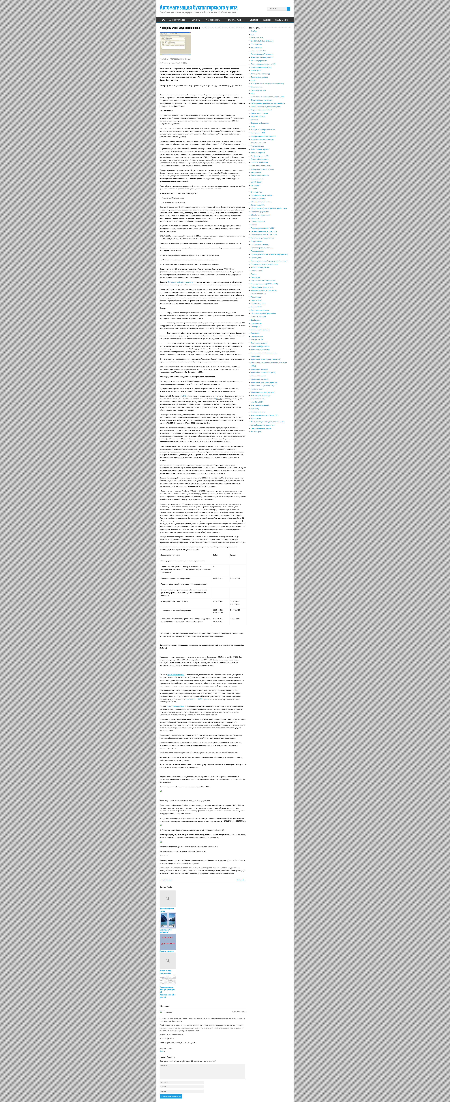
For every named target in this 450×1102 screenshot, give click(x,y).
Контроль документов (167, 951)
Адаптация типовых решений (262, 57)
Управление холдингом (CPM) (262, 386)
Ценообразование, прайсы (261, 428)
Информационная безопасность (263, 136)
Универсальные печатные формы (264, 353)
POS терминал (256, 44)
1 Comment (187, 59)
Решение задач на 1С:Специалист (264, 290)
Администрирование (177, 20)
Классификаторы (257, 146)
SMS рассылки (256, 47)
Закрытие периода (258, 116)
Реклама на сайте (281, 20)
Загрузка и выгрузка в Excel (261, 110)
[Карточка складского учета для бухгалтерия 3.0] (203, 980)
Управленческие (257, 389)
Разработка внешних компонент (263, 281)
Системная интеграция (260, 310)
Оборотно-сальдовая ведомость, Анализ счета (269, 208)
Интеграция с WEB (258, 133)
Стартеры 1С (256, 326)
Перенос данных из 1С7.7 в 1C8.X (264, 235)
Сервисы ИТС (256, 307)
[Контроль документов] (203, 942)
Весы (253, 93)
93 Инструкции (203, 699)
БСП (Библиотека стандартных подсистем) (267, 84)
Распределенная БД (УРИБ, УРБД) (264, 284)
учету (191, 282)
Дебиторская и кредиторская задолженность (268, 103)
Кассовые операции (258, 143)
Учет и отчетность (213, 20)
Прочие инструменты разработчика (264, 264)
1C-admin (165, 59)
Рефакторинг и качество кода (262, 287)
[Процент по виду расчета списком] (203, 961)
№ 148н (184, 396)
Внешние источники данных (261, 100)
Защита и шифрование (260, 123)
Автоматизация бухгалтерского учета (199, 7)
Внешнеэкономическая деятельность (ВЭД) (267, 97)
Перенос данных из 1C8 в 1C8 (262, 228)
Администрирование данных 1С (263, 64)
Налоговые (255, 185)
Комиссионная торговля (260, 149)
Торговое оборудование (260, 346)
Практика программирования (262, 248)
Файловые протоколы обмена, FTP (264, 415)
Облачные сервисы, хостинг (261, 195)
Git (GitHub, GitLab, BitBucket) (262, 41)
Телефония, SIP (257, 340)
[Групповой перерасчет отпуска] (203, 898)
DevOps (254, 31)
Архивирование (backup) (260, 74)
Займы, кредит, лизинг (259, 113)
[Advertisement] (269, 458)
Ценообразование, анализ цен (262, 425)
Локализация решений (259, 162)
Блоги (253, 80)
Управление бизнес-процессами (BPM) (266, 359)
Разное (253, 274)
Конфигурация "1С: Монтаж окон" (166, 930)
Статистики (255, 333)
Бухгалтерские (256, 87)
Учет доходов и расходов (260, 395)
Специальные (256, 323)
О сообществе (256, 192)
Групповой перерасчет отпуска (167, 909)
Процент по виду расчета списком (165, 971)
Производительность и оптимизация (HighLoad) (269, 254)
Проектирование (257, 251)
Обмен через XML (258, 205)
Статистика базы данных (260, 330)
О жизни (254, 189)
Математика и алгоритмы (260, 166)
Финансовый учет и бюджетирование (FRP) (267, 422)
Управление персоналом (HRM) (263, 372)
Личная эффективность (260, 159)
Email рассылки (257, 38)
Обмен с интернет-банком (261, 202)
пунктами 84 (190, 699)
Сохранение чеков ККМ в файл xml (167, 1012)
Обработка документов (235, 20)
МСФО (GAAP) (256, 182)
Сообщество (256, 320)
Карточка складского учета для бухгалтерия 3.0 (167, 989)
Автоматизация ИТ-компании (262, 54)
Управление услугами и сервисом (264, 382)
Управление (254, 20)
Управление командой (259, 369)
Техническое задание (259, 343)
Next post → (241, 880)
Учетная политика (258, 412)
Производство (256, 258)
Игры (253, 126)
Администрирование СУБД (261, 67)
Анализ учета (256, 70)
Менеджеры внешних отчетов (262, 169)
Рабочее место (256, 271)
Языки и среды (256, 432)
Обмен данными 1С (258, 198)
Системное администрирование (263, 313)
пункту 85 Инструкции (175, 706)
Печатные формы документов (262, 238)
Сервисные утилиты (258, 303)
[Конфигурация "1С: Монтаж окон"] (203, 920)
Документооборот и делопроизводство (266, 107)
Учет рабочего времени (260, 405)
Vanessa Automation (258, 51)
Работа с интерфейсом (260, 267)
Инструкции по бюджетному (178, 282)
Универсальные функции (260, 349)
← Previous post (166, 880)
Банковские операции (259, 77)
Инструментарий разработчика (263, 129)
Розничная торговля (258, 294)
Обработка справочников (260, 215)
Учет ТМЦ (255, 409)
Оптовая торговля (258, 221)
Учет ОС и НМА (181, 63)
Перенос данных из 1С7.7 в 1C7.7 (264, 231)
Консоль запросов (258, 152)
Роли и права (256, 297)
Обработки (267, 20)
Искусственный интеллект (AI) (262, 139)
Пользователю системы (260, 244)
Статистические (257, 336)
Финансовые (256, 418)
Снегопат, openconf (258, 317)
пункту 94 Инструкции (175, 675)
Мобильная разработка (260, 175)
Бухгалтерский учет (258, 90)
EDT (252, 34)
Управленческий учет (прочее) (262, 392)
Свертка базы (256, 300)
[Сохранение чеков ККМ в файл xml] (203, 1001)
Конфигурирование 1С (259, 156)
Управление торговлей (259, 379)
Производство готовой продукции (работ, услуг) (269, 261)
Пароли (254, 225)
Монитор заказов (257, 179)
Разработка (196, 20)
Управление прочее (258, 376)
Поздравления (256, 241)
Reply (162, 1067)
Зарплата (254, 120)
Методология (256, 172)
